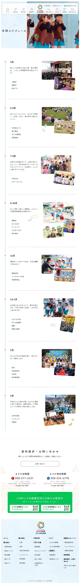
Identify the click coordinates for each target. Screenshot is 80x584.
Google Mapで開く (22, 485)
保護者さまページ (58, 5)
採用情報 (47, 5)
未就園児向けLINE (71, 5)
